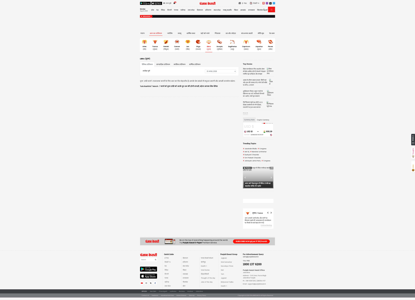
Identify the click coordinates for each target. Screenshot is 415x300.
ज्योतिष (169, 33)
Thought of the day (208, 278)
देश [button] (157, 10)
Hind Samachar (226, 262)
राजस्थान (185, 278)
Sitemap (192, 295)
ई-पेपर (167, 258)
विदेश (166, 270)
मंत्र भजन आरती (246, 33)
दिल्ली (169, 10)
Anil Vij (246, 152)
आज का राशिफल (156, 33)
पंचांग (142, 33)
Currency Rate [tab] (249, 120)
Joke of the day (207, 282)
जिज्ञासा (217, 33)
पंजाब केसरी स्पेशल (207, 258)
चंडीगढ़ (167, 282)
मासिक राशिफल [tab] (179, 64)
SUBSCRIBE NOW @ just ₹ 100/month (251, 241)
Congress (262, 149)
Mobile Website (181, 295)
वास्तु (179, 33)
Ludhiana (173, 291)
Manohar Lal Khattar (258, 152)
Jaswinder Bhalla (250, 149)
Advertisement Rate (167, 295)
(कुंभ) (259, 47)
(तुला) (209, 47)
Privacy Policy (201, 295)
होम (152, 10)
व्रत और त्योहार (231, 33)
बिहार (236, 10)
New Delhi (153, 291)
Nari (222, 270)
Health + (204, 266)
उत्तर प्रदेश (191, 10)
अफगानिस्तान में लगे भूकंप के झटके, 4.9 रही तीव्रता (263, 16)
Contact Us (145, 295)
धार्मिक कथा (191, 33)
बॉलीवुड (203, 262)
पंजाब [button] (176, 10)
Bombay (182, 291)
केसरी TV (168, 262)
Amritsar (190, 291)
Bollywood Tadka (227, 282)
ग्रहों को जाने (205, 33)
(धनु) (232, 47)
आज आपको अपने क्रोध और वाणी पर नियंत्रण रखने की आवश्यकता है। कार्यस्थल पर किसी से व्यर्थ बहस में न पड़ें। (258, 220)
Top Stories (247, 64)
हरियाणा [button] (208, 10)
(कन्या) (198, 47)
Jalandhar (199, 291)
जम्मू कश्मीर (227, 10)
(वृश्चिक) (220, 47)
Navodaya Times (227, 266)
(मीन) (270, 47)
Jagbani (224, 258)
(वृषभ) (155, 47)
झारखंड (243, 10)
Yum (222, 274)
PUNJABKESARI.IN (255, 295)
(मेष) (144, 47)
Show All (245, 113)
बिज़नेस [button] (260, 10)
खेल (184, 286)
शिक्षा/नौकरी (205, 274)
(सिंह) (188, 47)
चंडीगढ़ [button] (182, 10)
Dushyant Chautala (251, 155)
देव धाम (272, 33)
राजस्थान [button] (251, 10)
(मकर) (246, 47)
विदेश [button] (163, 10)
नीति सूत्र (261, 33)
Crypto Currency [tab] (263, 120)
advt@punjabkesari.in (251, 257)
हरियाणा (185, 262)
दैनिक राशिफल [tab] (147, 64)
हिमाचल (185, 258)
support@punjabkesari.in (257, 284)
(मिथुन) (166, 47)
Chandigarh (163, 291)
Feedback (155, 295)
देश (166, 266)
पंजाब (166, 278)
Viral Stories (205, 270)
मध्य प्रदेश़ (217, 10)
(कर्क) (177, 47)
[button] (245, 177)
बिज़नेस (185, 282)
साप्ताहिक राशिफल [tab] (163, 64)
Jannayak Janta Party (252, 161)
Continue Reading (266, 225)
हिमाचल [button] (200, 10)
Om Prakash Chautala (252, 158)
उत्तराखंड (185, 274)
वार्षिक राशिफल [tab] (194, 64)
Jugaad (223, 278)
